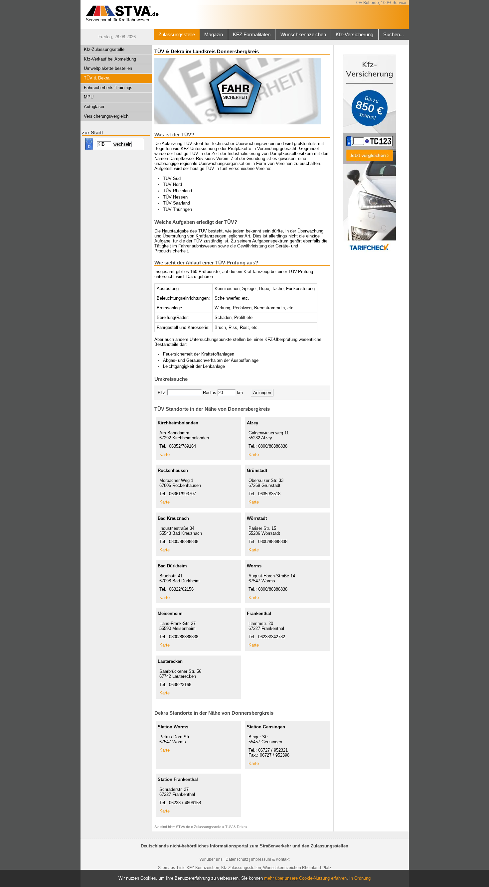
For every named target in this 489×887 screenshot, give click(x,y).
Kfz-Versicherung (354, 34)
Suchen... (393, 34)
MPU (88, 96)
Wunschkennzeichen (303, 34)
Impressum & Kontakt (270, 859)
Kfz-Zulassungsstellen (241, 867)
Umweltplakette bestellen (108, 68)
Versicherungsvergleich (106, 116)
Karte (164, 454)
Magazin (213, 34)
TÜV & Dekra (96, 77)
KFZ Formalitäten (251, 34)
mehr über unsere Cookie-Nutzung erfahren (305, 878)
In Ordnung (360, 878)
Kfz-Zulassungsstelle (104, 49)
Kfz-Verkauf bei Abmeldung (110, 59)
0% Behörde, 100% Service (381, 2)
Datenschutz (237, 859)
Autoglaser (94, 106)
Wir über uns (211, 859)
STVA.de (183, 827)
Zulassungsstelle (176, 34)
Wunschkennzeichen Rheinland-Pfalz (297, 867)
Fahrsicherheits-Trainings (108, 87)
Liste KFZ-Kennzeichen (198, 867)
